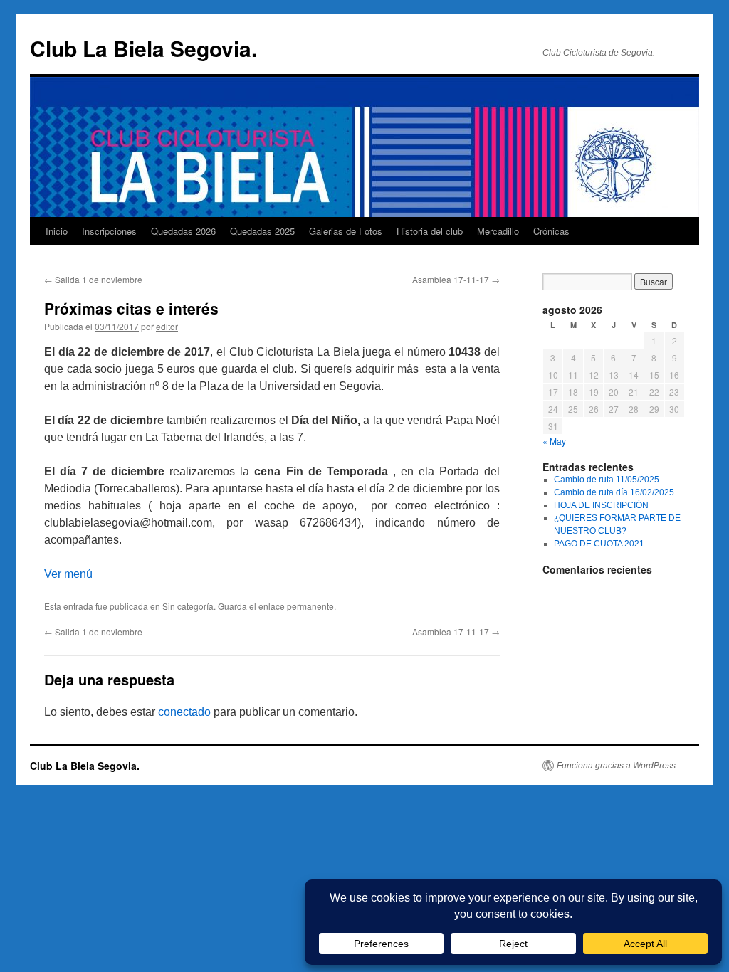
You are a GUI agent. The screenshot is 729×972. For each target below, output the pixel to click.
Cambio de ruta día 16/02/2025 (614, 492)
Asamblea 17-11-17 (456, 279)
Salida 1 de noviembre (93, 279)
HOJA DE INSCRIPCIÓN (601, 505)
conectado (184, 712)
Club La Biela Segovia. (143, 48)
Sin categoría (188, 606)
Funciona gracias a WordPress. (617, 766)
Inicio (57, 231)
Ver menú (68, 574)
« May (554, 441)
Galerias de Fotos (345, 231)
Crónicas (551, 231)
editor (167, 326)
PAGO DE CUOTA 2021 (599, 544)
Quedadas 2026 (183, 231)
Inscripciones (109, 231)
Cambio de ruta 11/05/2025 (606, 480)
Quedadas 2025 (262, 231)
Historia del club (430, 231)
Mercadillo (498, 231)
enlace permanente (296, 606)
